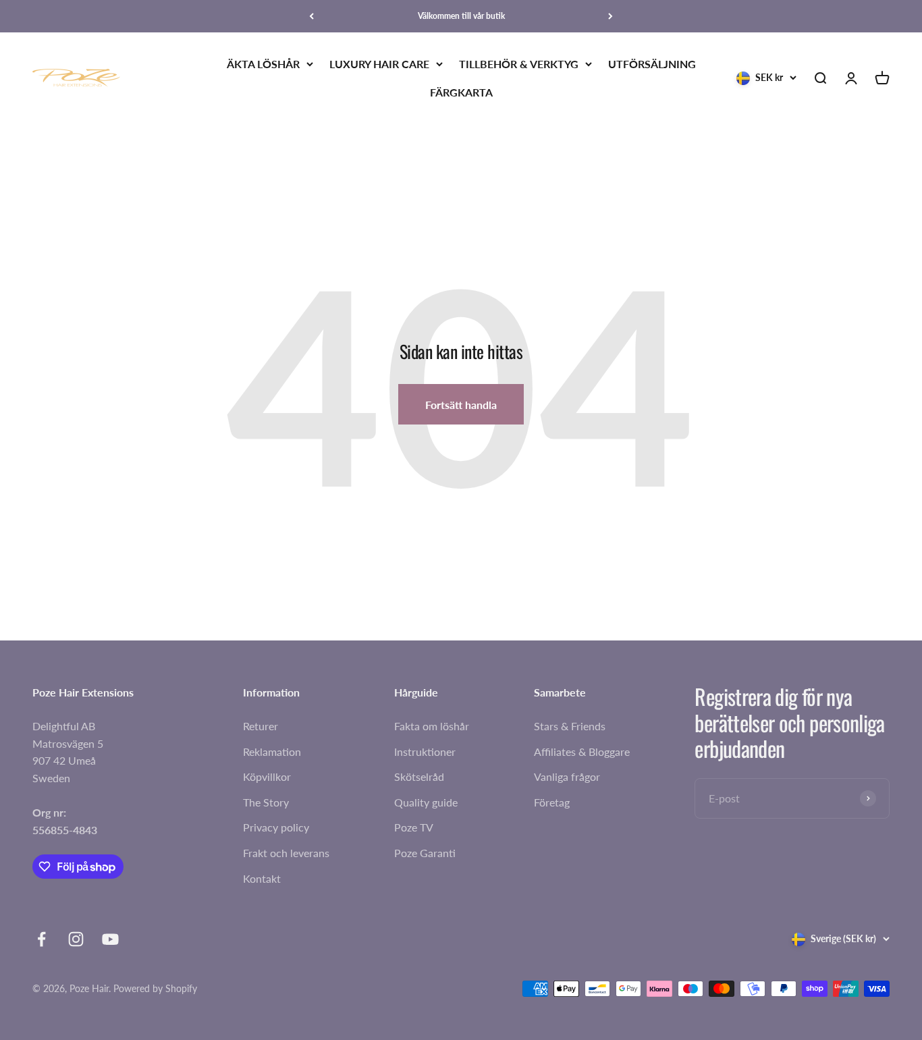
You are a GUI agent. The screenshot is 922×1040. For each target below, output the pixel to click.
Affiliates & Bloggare (582, 751)
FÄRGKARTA (461, 92)
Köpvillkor (267, 776)
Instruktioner (425, 751)
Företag (552, 802)
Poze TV (413, 827)
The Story (266, 802)
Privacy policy (276, 827)
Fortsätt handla (461, 404)
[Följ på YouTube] (110, 939)
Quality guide (426, 802)
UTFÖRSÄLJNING (652, 63)
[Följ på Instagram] (76, 939)
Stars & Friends (569, 725)
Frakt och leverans (286, 852)
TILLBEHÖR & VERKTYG (518, 63)
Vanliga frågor (567, 776)
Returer (260, 725)
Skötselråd (419, 776)
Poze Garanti (425, 852)
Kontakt (262, 878)
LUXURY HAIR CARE (379, 63)
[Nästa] (610, 16)
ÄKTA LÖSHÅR (263, 63)
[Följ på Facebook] (41, 939)
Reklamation (272, 751)
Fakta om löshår (431, 725)
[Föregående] (311, 16)
